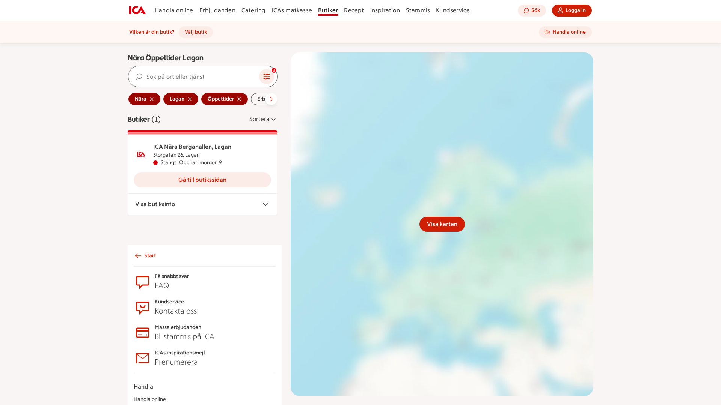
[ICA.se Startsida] (137, 10)
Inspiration (385, 10)
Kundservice (453, 10)
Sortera (259, 119)
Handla (143, 386)
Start (150, 255)
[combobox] (193, 76)
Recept (354, 10)
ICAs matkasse (292, 10)
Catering (253, 10)
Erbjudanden (217, 10)
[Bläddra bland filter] (271, 99)
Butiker (328, 10)
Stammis (418, 10)
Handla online (174, 10)
